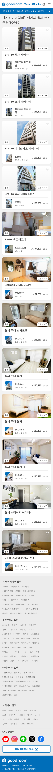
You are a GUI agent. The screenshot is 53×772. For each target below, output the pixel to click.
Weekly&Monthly (32, 4)
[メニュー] (49, 4)
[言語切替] (44, 4)
